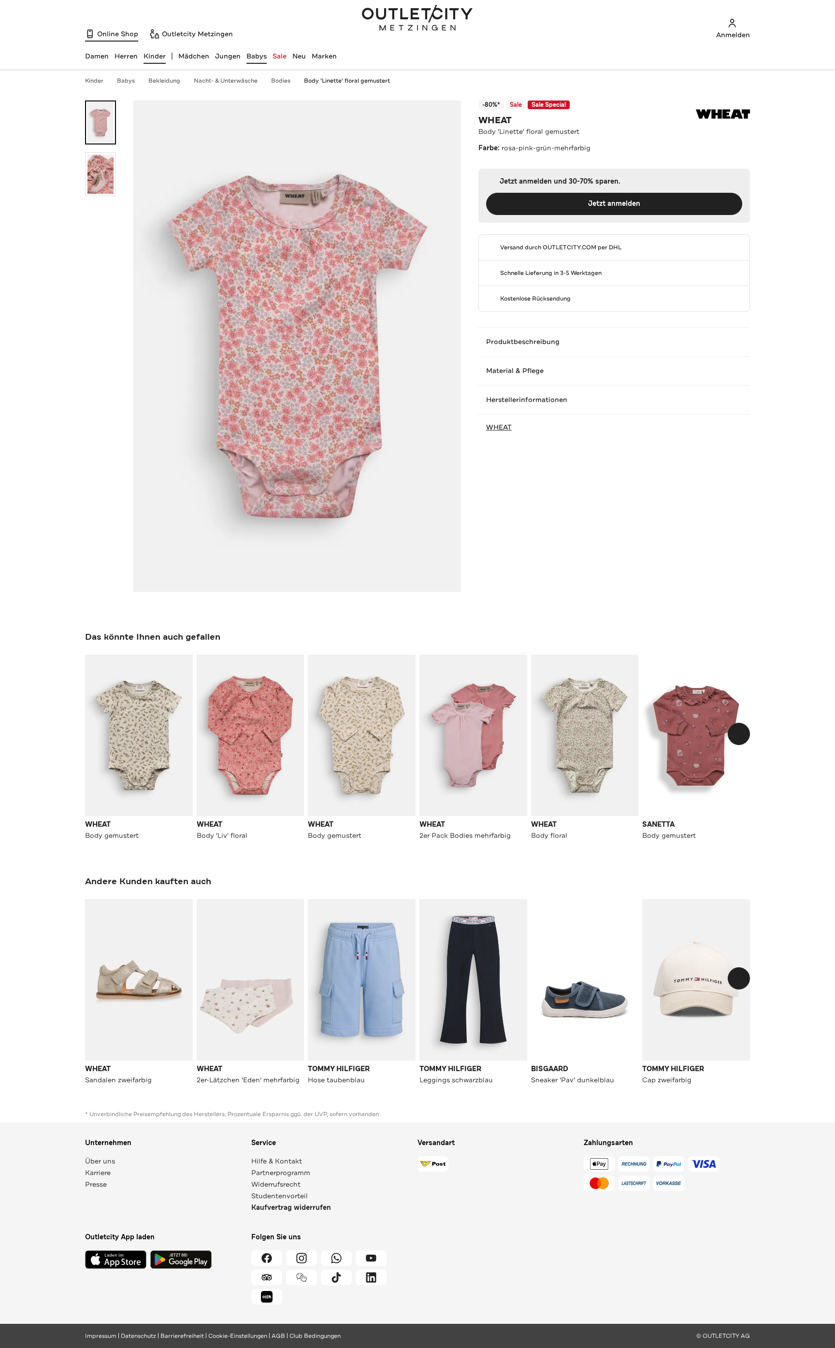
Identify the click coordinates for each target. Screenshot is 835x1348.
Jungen (228, 56)
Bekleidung (164, 81)
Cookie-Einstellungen (237, 1336)
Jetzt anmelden (614, 203)
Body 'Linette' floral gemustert (347, 81)
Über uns (100, 1161)
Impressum (100, 1336)
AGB (278, 1336)
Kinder (94, 81)
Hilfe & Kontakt (276, 1161)
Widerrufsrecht (276, 1184)
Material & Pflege (515, 370)
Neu (299, 56)
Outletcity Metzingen (417, 19)
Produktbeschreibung (523, 341)
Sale (280, 56)
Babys (256, 56)
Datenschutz (138, 1336)
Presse (96, 1184)
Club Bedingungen (315, 1336)
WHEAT (495, 120)
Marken (324, 56)
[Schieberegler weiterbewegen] (739, 734)
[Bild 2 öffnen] (100, 174)
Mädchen (193, 56)
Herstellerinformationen (526, 399)
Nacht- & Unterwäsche (226, 81)
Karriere (98, 1172)
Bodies (280, 81)
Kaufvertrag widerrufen (291, 1207)
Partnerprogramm (280, 1172)
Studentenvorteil (279, 1195)
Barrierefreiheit (182, 1336)
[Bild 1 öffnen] (100, 122)
